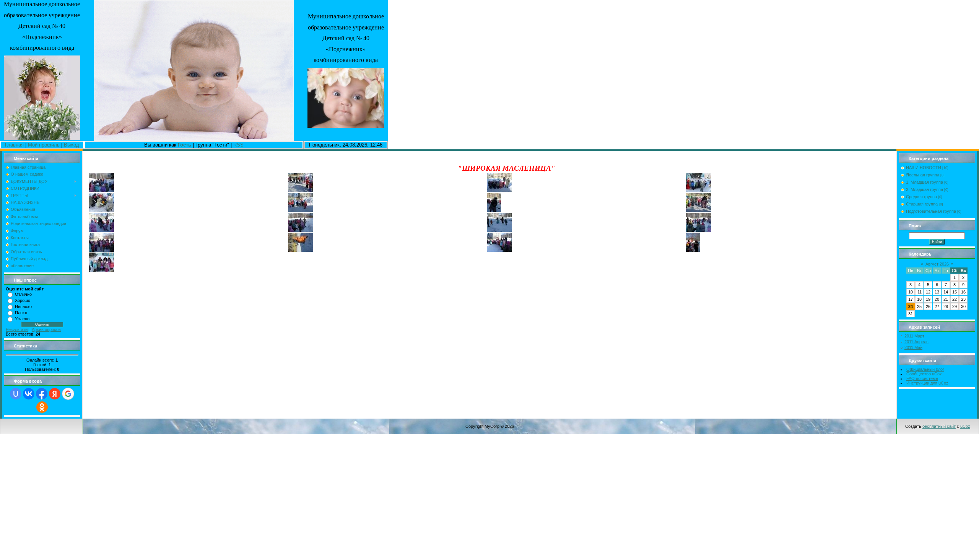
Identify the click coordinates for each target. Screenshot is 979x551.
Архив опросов (46, 329)
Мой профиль (44, 145)
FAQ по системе (922, 378)
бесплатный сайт (939, 426)
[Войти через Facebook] (41, 393)
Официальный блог (925, 369)
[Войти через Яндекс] (54, 393)
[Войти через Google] (68, 394)
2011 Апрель (916, 341)
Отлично (23, 294)
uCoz (965, 426)
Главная (14, 145)
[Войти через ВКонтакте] (28, 393)
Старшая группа (922, 204)
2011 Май (913, 347)
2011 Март (914, 336)
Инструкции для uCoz (927, 383)
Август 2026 (937, 264)
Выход (71, 145)
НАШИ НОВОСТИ (923, 167)
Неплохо (23, 306)
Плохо (21, 312)
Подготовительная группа (931, 211)
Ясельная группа (922, 175)
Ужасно (22, 318)
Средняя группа (921, 196)
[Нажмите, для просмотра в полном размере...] (101, 190)
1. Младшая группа (924, 182)
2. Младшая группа (924, 189)
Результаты (17, 329)
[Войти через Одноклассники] (42, 407)
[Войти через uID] (15, 393)
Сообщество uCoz (924, 374)
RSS (238, 145)
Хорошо (22, 300)
